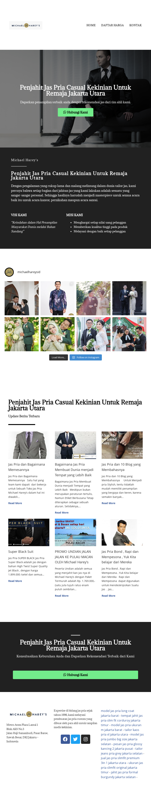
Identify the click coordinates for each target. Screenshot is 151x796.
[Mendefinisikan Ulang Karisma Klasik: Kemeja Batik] (58, 298)
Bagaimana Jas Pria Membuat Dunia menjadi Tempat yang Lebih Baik (74, 469)
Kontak (135, 25)
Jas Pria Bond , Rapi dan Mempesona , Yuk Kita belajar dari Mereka (120, 556)
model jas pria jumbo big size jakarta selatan (122, 739)
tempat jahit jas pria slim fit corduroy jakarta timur (122, 720)
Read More (15, 503)
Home (91, 25)
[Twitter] (75, 739)
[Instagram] (85, 739)
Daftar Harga (112, 25)
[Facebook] (65, 739)
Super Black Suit (20, 551)
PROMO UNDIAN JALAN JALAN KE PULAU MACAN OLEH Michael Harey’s (74, 556)
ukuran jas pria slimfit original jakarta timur (122, 767)
